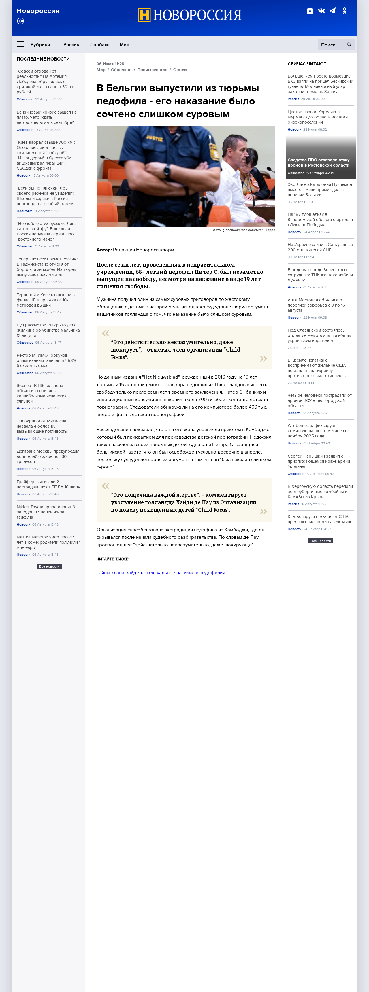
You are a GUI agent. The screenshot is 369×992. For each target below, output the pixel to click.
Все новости (49, 566)
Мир (124, 44)
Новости (24, 175)
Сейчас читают (307, 64)
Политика (24, 211)
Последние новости (43, 59)
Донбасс (99, 44)
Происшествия (152, 69)
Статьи (180, 69)
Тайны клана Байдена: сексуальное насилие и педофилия (161, 572)
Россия (71, 44)
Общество (25, 99)
